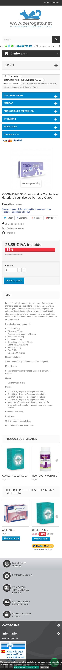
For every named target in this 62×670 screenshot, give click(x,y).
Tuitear (9, 218)
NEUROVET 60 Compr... (44, 476)
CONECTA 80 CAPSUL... (15, 476)
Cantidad (9, 265)
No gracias (45, 667)
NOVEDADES (10, 126)
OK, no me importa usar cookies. (26, 667)
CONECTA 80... (40, 530)
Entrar (46, 2)
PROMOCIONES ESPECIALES (19, 111)
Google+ (38, 218)
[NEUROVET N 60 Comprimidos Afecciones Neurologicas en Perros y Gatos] (45, 459)
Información (11, 134)
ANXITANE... (8, 530)
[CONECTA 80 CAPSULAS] (15, 459)
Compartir (22, 218)
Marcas (8, 103)
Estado (5, 204)
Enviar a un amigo (15, 228)
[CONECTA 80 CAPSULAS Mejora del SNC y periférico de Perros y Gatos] (45, 513)
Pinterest (52, 218)
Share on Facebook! (14, 224)
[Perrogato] (31, 18)
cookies (14, 662)
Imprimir (11, 233)
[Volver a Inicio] (5, 76)
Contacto (55, 2)
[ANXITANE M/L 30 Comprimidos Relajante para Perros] (15, 513)
